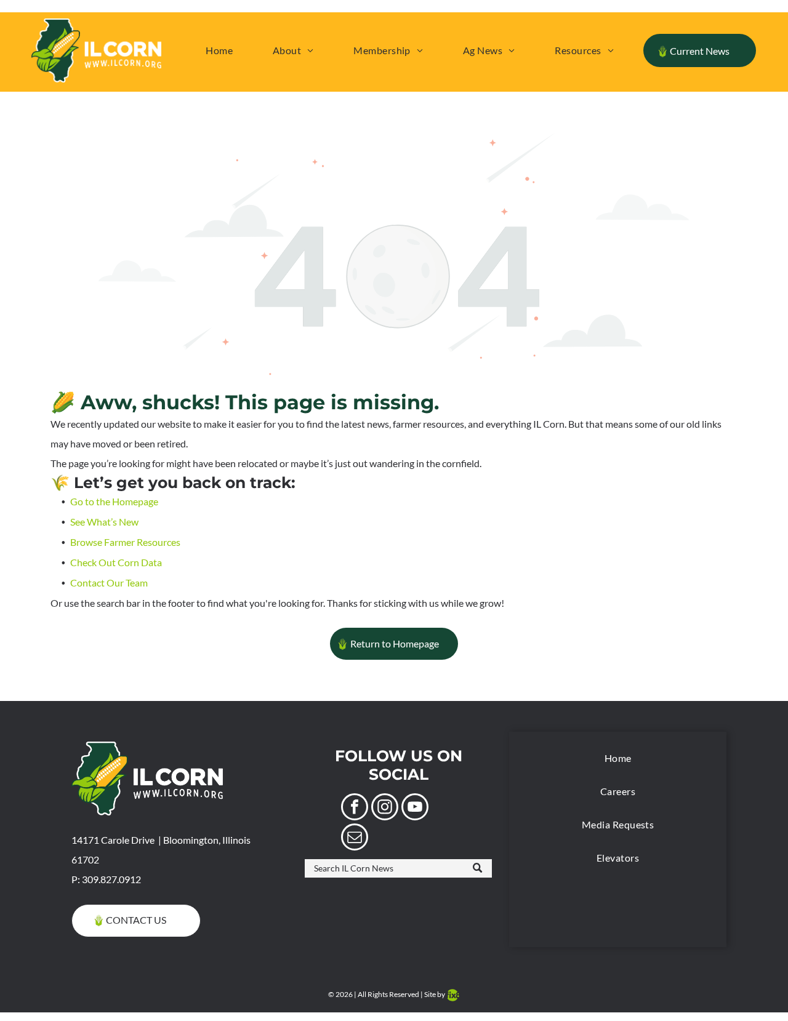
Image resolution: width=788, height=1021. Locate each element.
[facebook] (354, 808)
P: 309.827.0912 (106, 879)
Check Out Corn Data (116, 562)
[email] (354, 838)
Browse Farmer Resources (125, 542)
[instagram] (384, 808)
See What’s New (104, 521)
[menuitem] (219, 50)
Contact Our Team (109, 582)
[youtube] (414, 808)
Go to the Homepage (114, 501)
